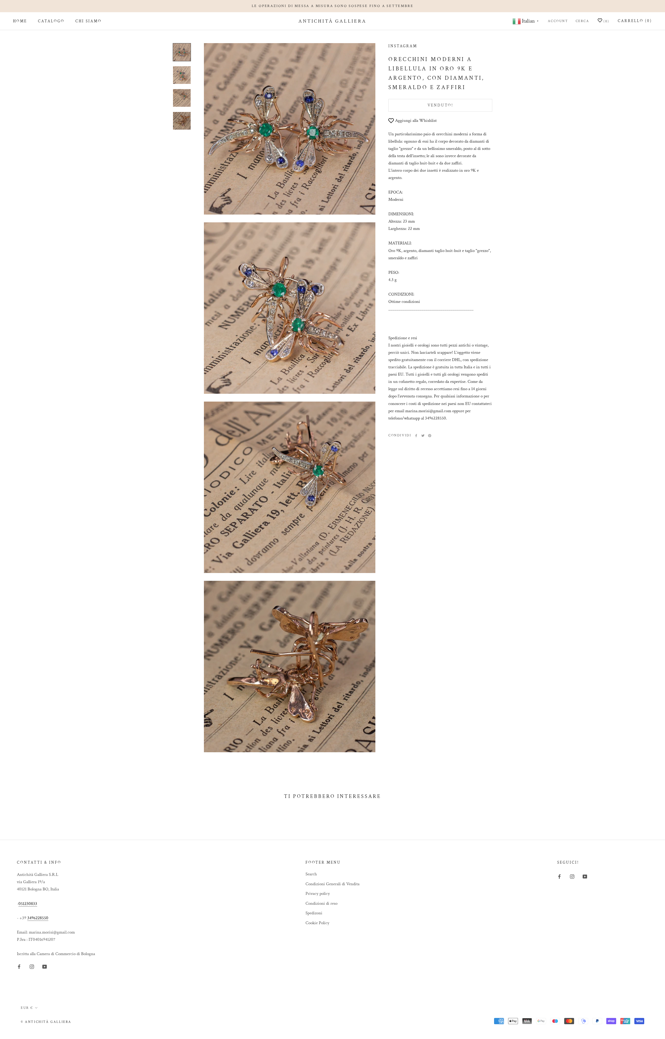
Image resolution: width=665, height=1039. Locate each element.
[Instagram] (32, 966)
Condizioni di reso (321, 903)
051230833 (27, 904)
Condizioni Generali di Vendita (332, 884)
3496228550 (37, 918)
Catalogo (51, 21)
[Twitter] (422, 435)
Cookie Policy (317, 923)
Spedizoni (313, 913)
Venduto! (440, 105)
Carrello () (635, 20)
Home (20, 21)
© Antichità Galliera (46, 1022)
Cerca (582, 21)
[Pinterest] (429, 435)
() (605, 21)
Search (311, 874)
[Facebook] (416, 435)
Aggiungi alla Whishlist (416, 120)
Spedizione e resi (402, 338)
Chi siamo (88, 21)
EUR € (27, 1008)
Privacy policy (317, 893)
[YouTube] (44, 966)
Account (558, 21)
